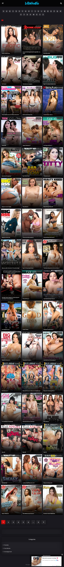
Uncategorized (8, 551)
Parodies (6, 545)
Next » (43, 522)
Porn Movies (7, 548)
